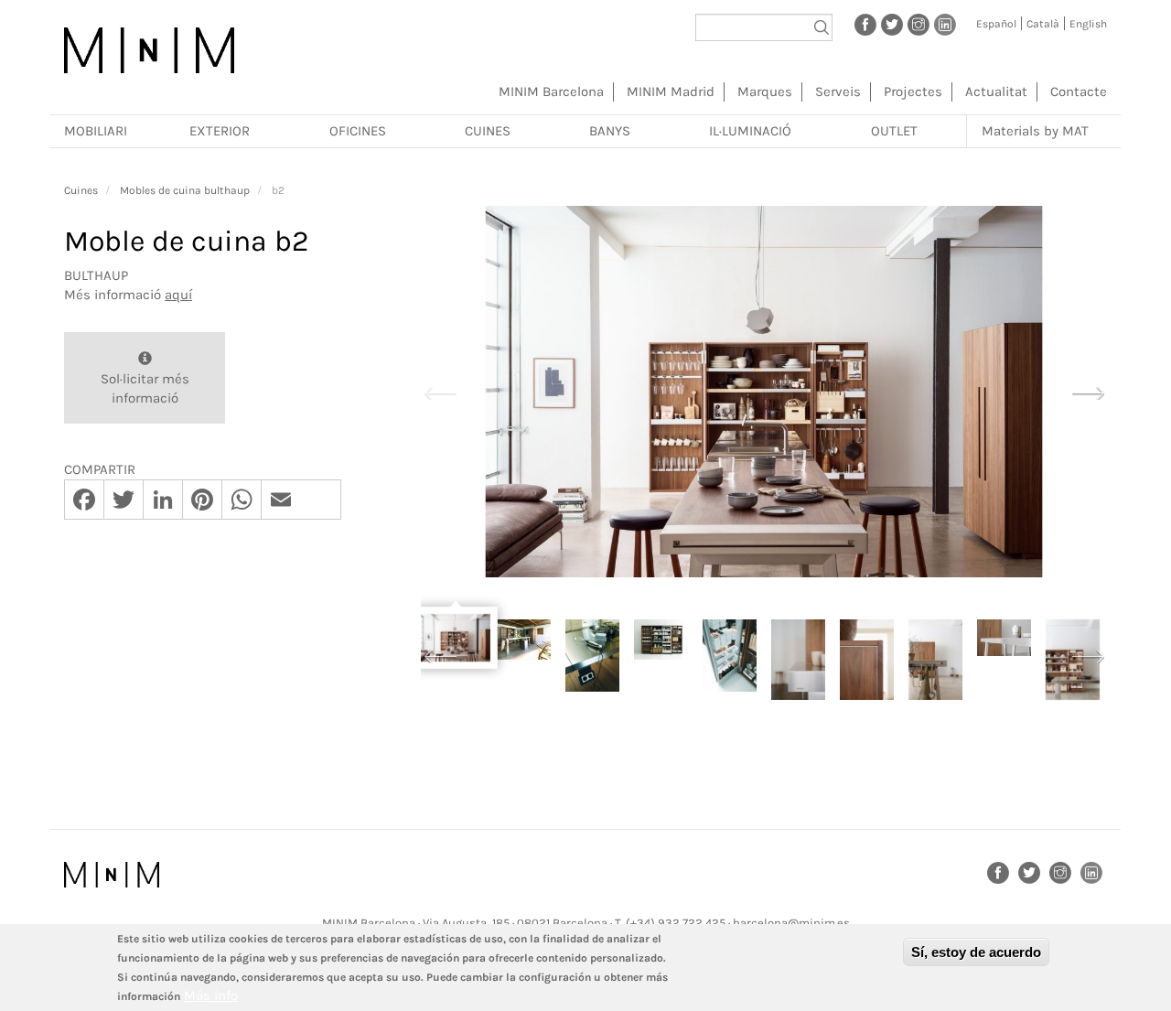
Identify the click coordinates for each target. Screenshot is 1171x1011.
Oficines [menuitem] (357, 131)
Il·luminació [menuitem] (750, 131)
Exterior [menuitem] (219, 131)
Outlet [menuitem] (894, 131)
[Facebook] (865, 24)
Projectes (913, 91)
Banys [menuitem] (609, 131)
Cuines (81, 190)
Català (1042, 23)
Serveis (838, 91)
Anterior (440, 390)
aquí (178, 294)
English (1088, 23)
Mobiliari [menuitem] (95, 131)
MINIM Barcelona (551, 91)
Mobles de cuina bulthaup (185, 190)
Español (996, 23)
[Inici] (149, 50)
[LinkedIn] (945, 24)
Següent (1088, 390)
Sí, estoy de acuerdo (976, 952)
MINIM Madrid (670, 91)
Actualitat (996, 91)
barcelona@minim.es (791, 923)
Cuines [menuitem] (487, 131)
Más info (211, 995)
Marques (764, 91)
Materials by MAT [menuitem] (1035, 131)
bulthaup (96, 275)
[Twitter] (892, 24)
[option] (764, 391)
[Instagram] (918, 24)
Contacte (1078, 91)
